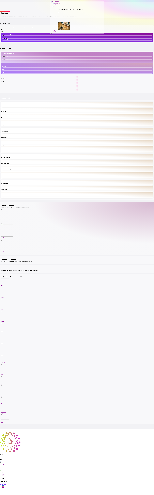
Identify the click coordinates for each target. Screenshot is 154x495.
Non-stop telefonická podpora (8, 34)
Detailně (2, 224)
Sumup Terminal (3, 251)
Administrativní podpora (8, 53)
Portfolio (3, 464)
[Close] (51, 33)
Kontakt (3, 475)
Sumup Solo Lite (3, 237)
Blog (53, 5)
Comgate (2, 297)
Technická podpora (7, 64)
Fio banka (2, 329)
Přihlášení (54, 30)
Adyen (2, 285)
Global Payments (3, 341)
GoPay (2, 353)
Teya (1, 403)
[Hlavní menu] (51, 2)
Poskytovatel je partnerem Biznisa (5, 11)
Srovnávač (54, 4)
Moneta (2, 374)
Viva (1, 420)
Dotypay (2, 321)
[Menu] (0, 462)
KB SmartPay (3, 362)
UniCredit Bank (3, 412)
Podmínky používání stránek (5, 473)
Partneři (3, 474)
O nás (53, 6)
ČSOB (2, 309)
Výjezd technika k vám (7, 39)
